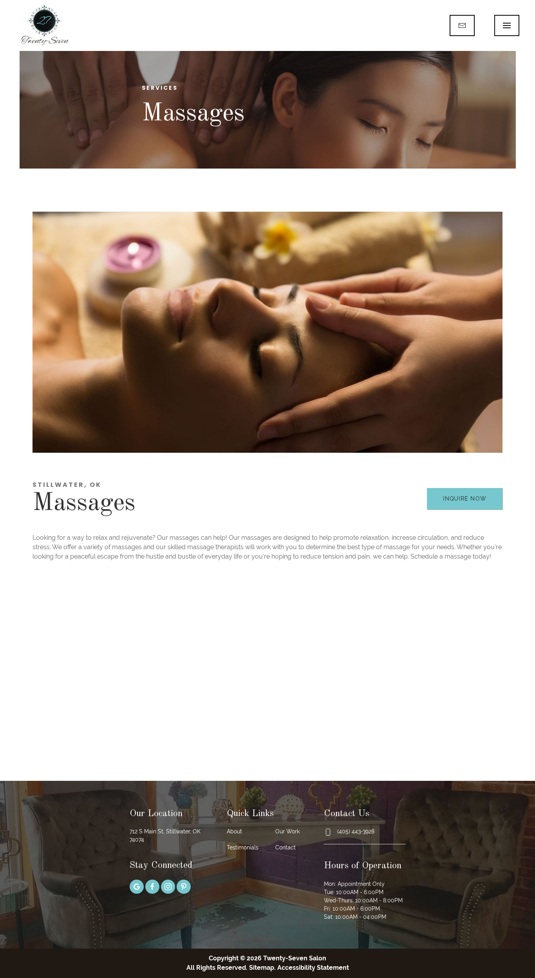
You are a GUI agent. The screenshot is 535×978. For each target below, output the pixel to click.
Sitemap (261, 967)
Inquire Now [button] (464, 498)
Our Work (287, 831)
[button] (506, 25)
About (234, 831)
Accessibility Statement (313, 967)
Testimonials (242, 847)
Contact (285, 847)
